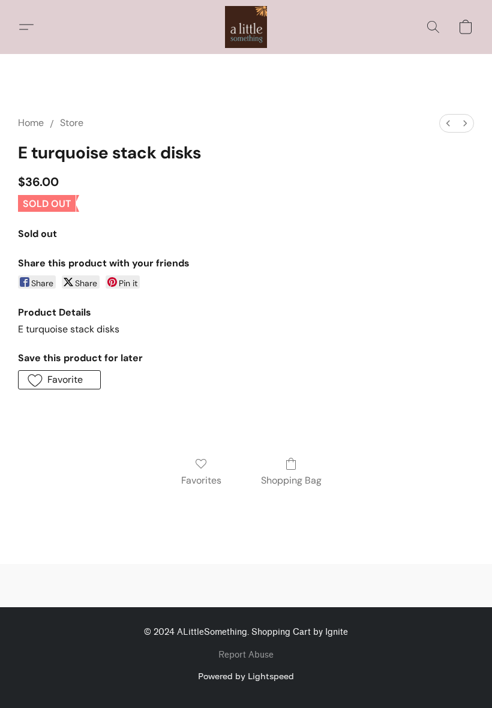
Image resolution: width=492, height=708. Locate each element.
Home (31, 122)
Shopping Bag (291, 480)
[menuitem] (448, 123)
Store (71, 122)
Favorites (201, 480)
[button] (246, 27)
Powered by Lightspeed (246, 676)
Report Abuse (246, 655)
